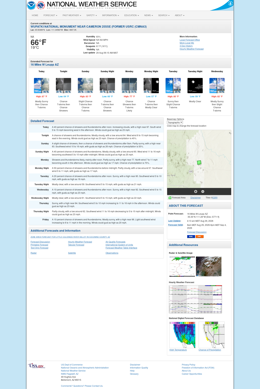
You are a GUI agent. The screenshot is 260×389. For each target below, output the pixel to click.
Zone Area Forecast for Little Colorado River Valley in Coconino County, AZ (70, 237)
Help (132, 370)
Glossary (134, 373)
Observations (112, 252)
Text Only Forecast (39, 247)
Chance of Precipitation (210, 349)
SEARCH (163, 15)
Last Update (174, 220)
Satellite (72, 252)
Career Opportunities (192, 373)
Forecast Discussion (40, 241)
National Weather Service (73, 370)
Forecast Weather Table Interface (121, 247)
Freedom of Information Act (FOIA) (198, 367)
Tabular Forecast (76, 244)
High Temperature (178, 349)
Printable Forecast (39, 244)
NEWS (147, 15)
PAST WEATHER (71, 15)
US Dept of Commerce (72, 364)
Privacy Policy (188, 364)
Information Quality (139, 367)
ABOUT (179, 15)
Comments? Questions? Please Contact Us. (82, 385)
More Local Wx (187, 42)
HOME (35, 15)
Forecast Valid (175, 224)
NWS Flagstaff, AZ (69, 373)
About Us (186, 370)
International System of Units (119, 244)
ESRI (214, 197)
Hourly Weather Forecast (80, 241)
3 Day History (186, 45)
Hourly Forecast (192, 48)
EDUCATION (130, 15)
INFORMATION (109, 15)
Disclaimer (195, 197)
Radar (34, 252)
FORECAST (50, 15)
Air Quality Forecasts (115, 241)
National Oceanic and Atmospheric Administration (85, 367)
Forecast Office (190, 39)
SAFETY (90, 15)
